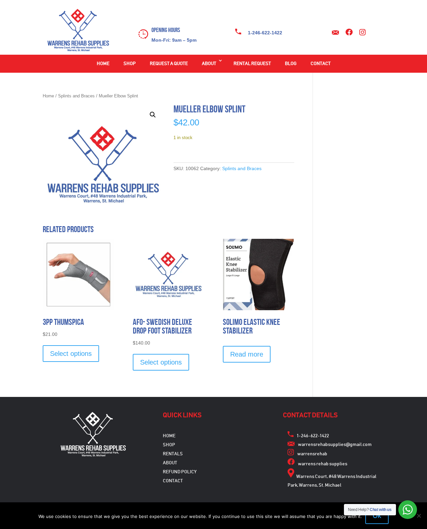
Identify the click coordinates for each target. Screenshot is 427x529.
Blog (291, 63)
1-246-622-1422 (265, 32)
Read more (246, 354)
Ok (377, 516)
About (209, 63)
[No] (418, 515)
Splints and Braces (76, 95)
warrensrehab (312, 454)
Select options (71, 353)
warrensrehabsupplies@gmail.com (335, 444)
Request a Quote (169, 63)
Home (103, 63)
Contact (321, 63)
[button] (153, 115)
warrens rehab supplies (322, 464)
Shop (129, 63)
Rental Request (252, 63)
